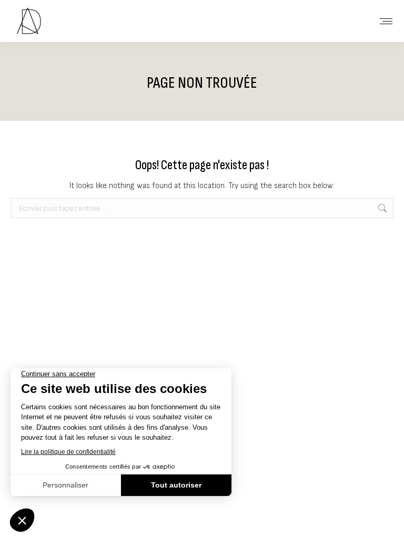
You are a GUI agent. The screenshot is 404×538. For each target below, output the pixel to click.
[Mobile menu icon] (386, 21)
